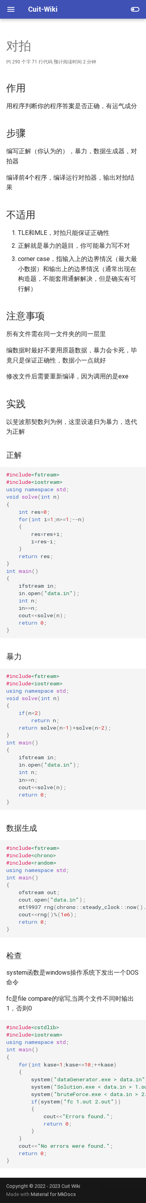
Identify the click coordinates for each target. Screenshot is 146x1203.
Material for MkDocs (53, 1194)
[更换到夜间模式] (135, 9)
